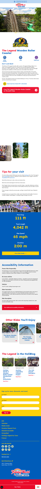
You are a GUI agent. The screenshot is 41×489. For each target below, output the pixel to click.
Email (3, 406)
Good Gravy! (12, 177)
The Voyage (6, 176)
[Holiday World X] (3, 449)
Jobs (3, 421)
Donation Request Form (9, 428)
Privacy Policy (20, 482)
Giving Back (5, 433)
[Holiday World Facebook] (3, 446)
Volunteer (4, 423)
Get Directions (6, 461)
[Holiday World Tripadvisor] (9, 449)
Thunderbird (4, 177)
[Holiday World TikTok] (6, 449)
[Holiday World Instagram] (6, 446)
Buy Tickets (18, 487)
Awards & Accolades (8, 431)
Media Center (6, 426)
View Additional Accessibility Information (14, 307)
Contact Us (5, 454)
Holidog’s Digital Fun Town (10, 435)
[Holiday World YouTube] (9, 446)
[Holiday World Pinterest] (12, 446)
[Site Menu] (38, 487)
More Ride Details (20, 253)
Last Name (4, 400)
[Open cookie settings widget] (2, 487)
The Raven (26, 175)
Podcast (4, 438)
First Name (4, 394)
